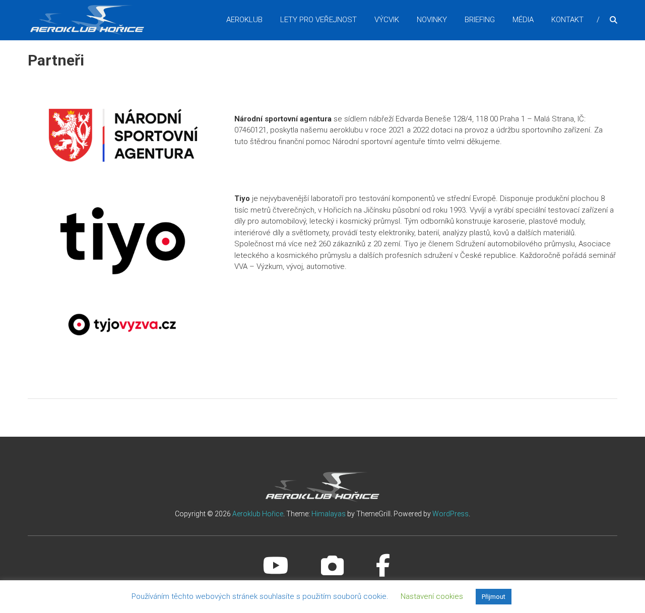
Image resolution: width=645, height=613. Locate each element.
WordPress (450, 514)
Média (523, 19)
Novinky (432, 19)
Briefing (480, 19)
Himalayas (328, 514)
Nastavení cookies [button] (432, 596)
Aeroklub (244, 19)
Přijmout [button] (493, 596)
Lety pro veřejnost (318, 19)
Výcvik (386, 19)
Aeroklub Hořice (257, 514)
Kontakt (567, 19)
